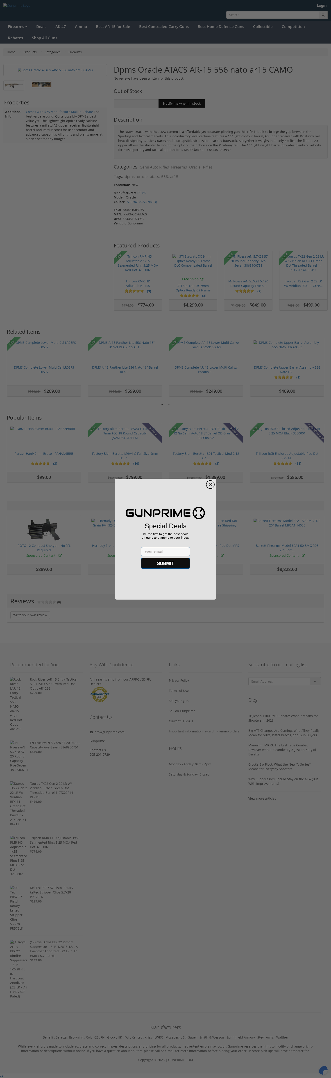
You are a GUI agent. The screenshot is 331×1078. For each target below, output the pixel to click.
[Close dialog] (210, 484)
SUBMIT (165, 563)
